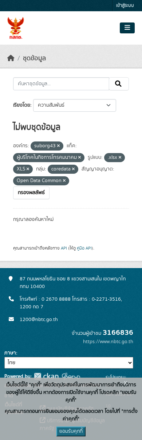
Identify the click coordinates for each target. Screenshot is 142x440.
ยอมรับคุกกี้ (71, 431)
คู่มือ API (84, 248)
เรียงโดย (21, 105)
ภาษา (10, 353)
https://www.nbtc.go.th (108, 341)
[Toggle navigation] (127, 27)
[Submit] (119, 83)
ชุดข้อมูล (34, 58)
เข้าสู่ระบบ (125, 5)
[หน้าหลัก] (11, 58)
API (64, 248)
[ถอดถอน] (58, 146)
